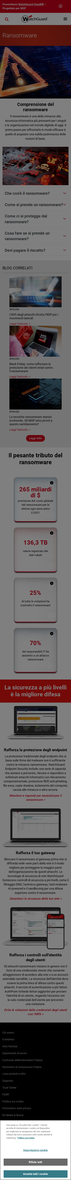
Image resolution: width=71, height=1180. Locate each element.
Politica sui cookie (26, 1138)
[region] (35, 1150)
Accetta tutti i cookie (35, 1174)
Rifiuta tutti (35, 1162)
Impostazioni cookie (35, 1150)
